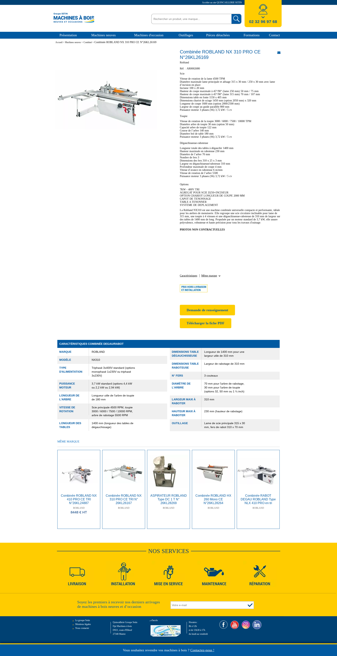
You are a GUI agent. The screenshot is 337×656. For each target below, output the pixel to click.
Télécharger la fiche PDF (205, 323)
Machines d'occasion (148, 35)
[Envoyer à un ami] (279, 52)
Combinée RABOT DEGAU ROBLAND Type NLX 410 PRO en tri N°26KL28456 (258, 499)
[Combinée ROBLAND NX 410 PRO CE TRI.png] (78, 471)
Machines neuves (103, 35)
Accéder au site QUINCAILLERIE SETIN (222, 2)
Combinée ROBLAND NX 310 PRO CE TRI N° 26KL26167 (124, 499)
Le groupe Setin (82, 620)
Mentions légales (83, 624)
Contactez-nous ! (202, 650)
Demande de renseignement (207, 310)
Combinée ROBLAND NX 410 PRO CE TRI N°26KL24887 (79, 499)
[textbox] (190, 19)
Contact (274, 35)
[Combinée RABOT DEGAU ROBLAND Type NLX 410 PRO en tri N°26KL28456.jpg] (258, 471)
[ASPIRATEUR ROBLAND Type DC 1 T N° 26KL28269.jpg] (168, 471)
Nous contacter (82, 628)
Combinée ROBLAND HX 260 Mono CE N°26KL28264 (213, 499)
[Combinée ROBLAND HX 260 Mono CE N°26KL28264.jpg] (213, 471)
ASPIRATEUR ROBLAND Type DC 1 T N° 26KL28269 (168, 499)
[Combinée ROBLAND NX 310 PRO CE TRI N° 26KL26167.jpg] (123, 471)
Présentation (68, 35)
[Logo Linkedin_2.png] (257, 624)
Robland (79, 508)
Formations (252, 35)
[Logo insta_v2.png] (245, 624)
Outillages (186, 35)
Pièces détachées (218, 35)
